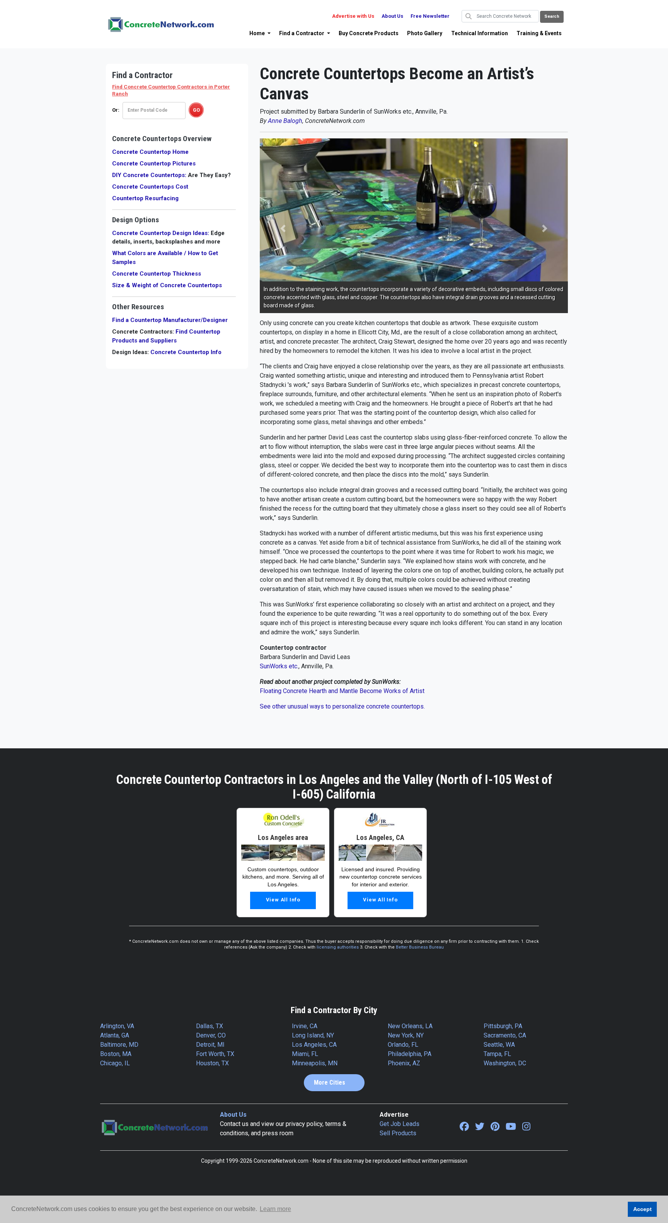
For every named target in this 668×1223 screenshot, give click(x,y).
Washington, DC (505, 1063)
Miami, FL (305, 1054)
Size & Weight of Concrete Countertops (167, 285)
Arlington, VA (117, 1026)
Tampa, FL (497, 1054)
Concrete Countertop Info (186, 352)
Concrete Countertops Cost (150, 186)
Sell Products (398, 1133)
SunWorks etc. (279, 666)
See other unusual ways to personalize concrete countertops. (342, 706)
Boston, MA (115, 1054)
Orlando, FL (403, 1044)
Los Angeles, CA (314, 1044)
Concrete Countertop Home (150, 151)
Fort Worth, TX (215, 1054)
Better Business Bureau (420, 947)
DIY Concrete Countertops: (149, 175)
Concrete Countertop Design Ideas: (160, 233)
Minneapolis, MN (314, 1063)
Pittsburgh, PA (503, 1026)
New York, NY (406, 1035)
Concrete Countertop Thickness (156, 273)
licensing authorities (338, 947)
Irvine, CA (304, 1026)
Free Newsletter (430, 16)
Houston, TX (212, 1063)
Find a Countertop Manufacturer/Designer (170, 320)
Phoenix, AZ (404, 1063)
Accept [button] (642, 1209)
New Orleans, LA (410, 1026)
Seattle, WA (499, 1044)
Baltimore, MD (119, 1044)
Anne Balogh (285, 120)
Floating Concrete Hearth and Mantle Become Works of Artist (342, 691)
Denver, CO (211, 1035)
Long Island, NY (313, 1035)
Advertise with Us (353, 16)
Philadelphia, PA (409, 1054)
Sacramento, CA (505, 1035)
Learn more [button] (275, 1209)
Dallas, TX (209, 1026)
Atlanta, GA (114, 1035)
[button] (260, 33)
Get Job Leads (399, 1124)
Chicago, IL (115, 1063)
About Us (392, 16)
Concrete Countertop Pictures (154, 163)
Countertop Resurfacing (145, 198)
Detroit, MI (210, 1044)
